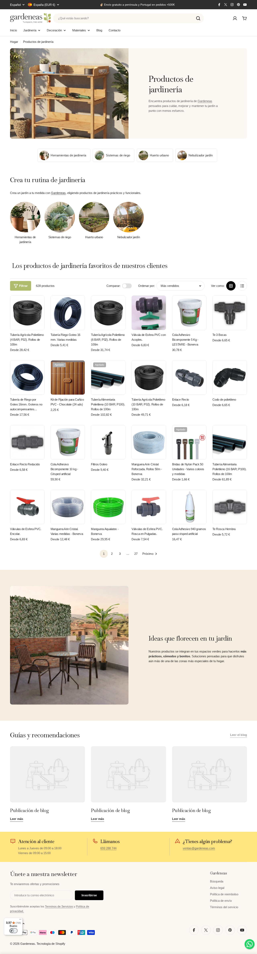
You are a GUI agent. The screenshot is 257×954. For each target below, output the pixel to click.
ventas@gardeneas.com (199, 848)
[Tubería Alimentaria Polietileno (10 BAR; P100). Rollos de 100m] (108, 377)
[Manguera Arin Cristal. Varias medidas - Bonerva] (68, 507)
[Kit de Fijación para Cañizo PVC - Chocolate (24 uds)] (68, 377)
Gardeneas (205, 101)
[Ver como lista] (242, 286)
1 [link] (104, 553)
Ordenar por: (146, 285)
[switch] (13, 930)
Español (15, 4)
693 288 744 (108, 848)
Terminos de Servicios (59, 906)
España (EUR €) (44, 4)
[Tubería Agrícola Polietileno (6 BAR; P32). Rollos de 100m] (108, 313)
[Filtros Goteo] (108, 442)
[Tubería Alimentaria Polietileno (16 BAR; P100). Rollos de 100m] (230, 442)
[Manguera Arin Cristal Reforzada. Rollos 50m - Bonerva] (149, 442)
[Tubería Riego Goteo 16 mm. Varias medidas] (68, 313)
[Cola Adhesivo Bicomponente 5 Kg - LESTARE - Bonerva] (189, 313)
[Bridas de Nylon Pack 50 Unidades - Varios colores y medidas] (189, 442)
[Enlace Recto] (189, 377)
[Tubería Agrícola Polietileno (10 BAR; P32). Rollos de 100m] (149, 377)
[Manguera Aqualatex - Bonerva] (108, 507)
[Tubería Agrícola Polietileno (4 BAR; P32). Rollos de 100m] (27, 313)
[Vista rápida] (38, 304)
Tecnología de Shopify (51, 943)
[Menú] (20, 920)
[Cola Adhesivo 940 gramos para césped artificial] (189, 507)
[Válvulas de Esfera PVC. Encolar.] (27, 507)
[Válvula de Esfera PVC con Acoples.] (149, 313)
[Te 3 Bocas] (230, 313)
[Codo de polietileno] (230, 377)
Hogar (14, 41)
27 (136, 553)
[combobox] (128, 18)
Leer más (16, 819)
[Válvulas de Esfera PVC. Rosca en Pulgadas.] (149, 507)
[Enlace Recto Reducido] (27, 442)
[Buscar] (198, 18)
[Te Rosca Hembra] (230, 507)
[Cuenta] (235, 18)
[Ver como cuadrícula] (231, 286)
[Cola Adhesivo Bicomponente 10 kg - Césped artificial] (68, 442)
